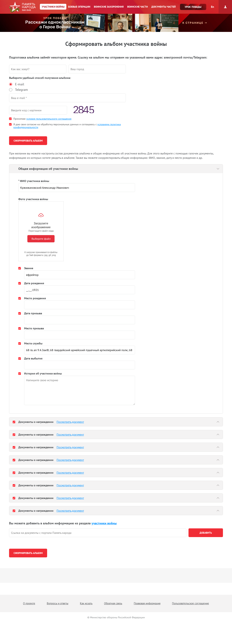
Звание (28, 268)
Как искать (86, 603)
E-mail (19, 84)
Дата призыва (33, 313)
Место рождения (35, 298)
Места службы (33, 343)
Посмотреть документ (70, 422)
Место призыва (34, 328)
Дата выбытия (33, 358)
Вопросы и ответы (57, 603)
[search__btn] (205, 532)
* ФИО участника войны (33, 181)
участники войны (104, 523)
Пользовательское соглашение (190, 603)
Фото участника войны (33, 199)
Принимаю (42, 118)
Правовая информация (147, 603)
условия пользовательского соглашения (48, 118)
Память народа (22, 7)
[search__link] (97, 532)
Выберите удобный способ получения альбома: (40, 78)
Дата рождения (34, 283)
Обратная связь (113, 603)
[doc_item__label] (14, 422)
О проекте (29, 603)
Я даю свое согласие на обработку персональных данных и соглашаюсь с (67, 126)
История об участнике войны (43, 373)
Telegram (21, 90)
